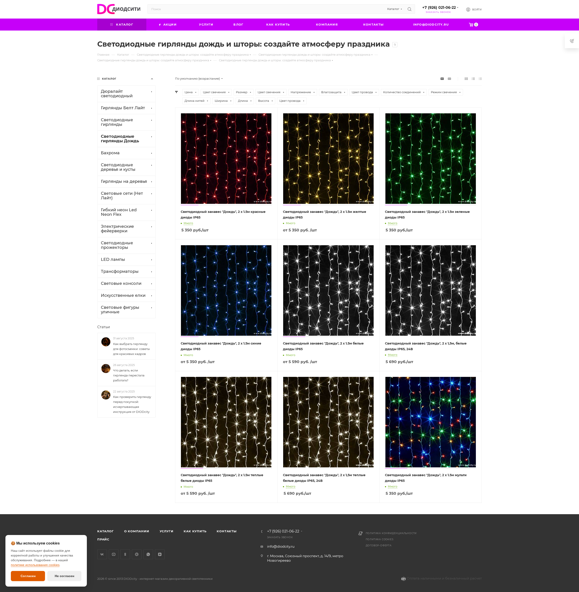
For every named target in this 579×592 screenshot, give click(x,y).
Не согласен (64, 576)
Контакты (226, 531)
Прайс (103, 539)
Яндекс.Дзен (160, 554)
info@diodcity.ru (280, 546)
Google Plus (137, 554)
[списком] (473, 78)
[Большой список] (449, 78)
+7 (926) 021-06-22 (439, 7)
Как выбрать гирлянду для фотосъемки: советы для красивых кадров (131, 349)
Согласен (28, 576)
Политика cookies (380, 539)
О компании (136, 531)
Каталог (105, 531)
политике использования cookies (35, 565)
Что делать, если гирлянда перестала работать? (129, 375)
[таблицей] (480, 78)
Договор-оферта (379, 545)
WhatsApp (148, 554)
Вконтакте (102, 554)
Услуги (166, 531)
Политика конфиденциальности (391, 533)
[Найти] (409, 9)
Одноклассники (125, 554)
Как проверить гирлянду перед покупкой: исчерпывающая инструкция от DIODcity (132, 404)
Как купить (195, 531)
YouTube (114, 554)
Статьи (103, 327)
